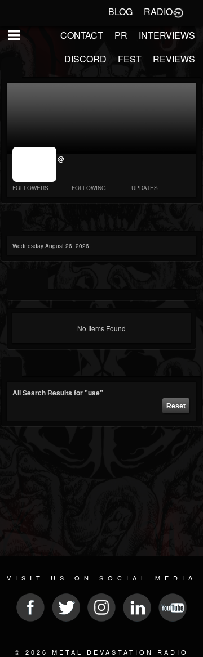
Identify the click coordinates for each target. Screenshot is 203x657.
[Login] (178, 12)
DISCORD (85, 58)
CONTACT (81, 35)
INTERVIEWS (167, 35)
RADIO (158, 11)
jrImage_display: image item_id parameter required (35, 164)
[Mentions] (38, 280)
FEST (130, 58)
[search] (11, 368)
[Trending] (11, 222)
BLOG (120, 11)
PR (120, 35)
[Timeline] (17, 280)
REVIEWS (174, 58)
